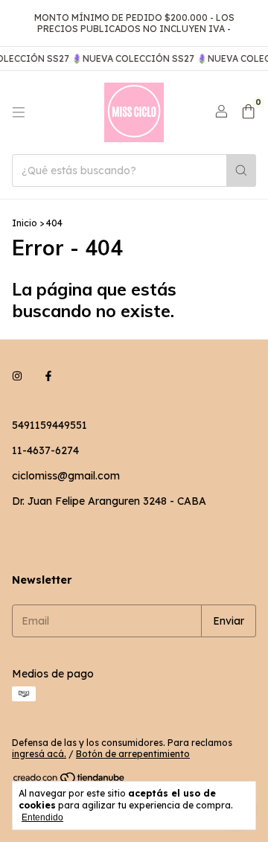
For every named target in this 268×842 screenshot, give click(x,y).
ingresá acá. (39, 753)
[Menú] (18, 112)
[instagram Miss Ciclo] (17, 376)
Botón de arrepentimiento (133, 753)
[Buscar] (241, 170)
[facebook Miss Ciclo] (48, 376)
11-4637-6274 (45, 450)
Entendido (42, 817)
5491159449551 (49, 425)
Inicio (24, 223)
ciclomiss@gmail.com (66, 475)
